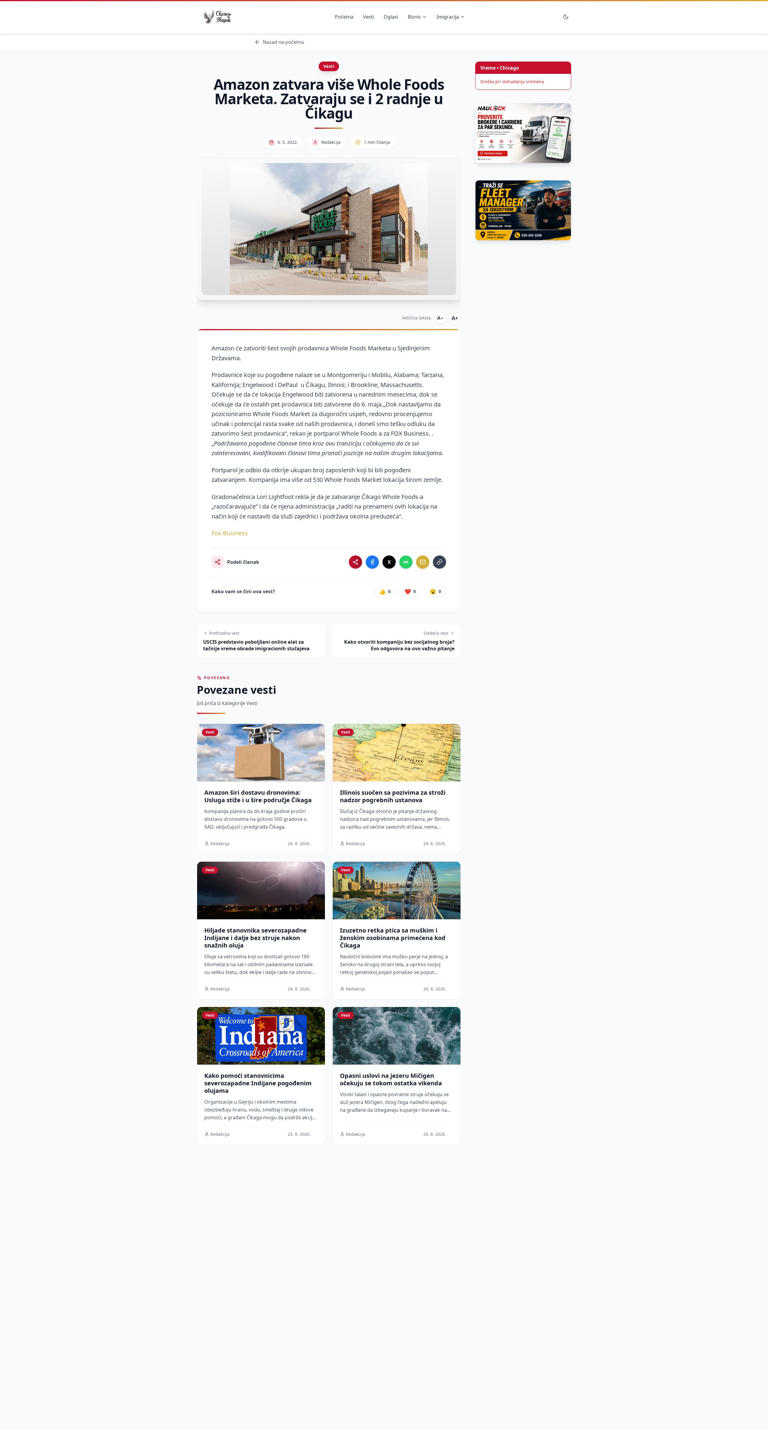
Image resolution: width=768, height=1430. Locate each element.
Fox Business (230, 533)
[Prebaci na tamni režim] (565, 16)
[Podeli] (355, 562)
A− (440, 318)
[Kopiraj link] (439, 562)
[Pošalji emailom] (422, 562)
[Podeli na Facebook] (372, 562)
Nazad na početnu (283, 42)
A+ (455, 318)
